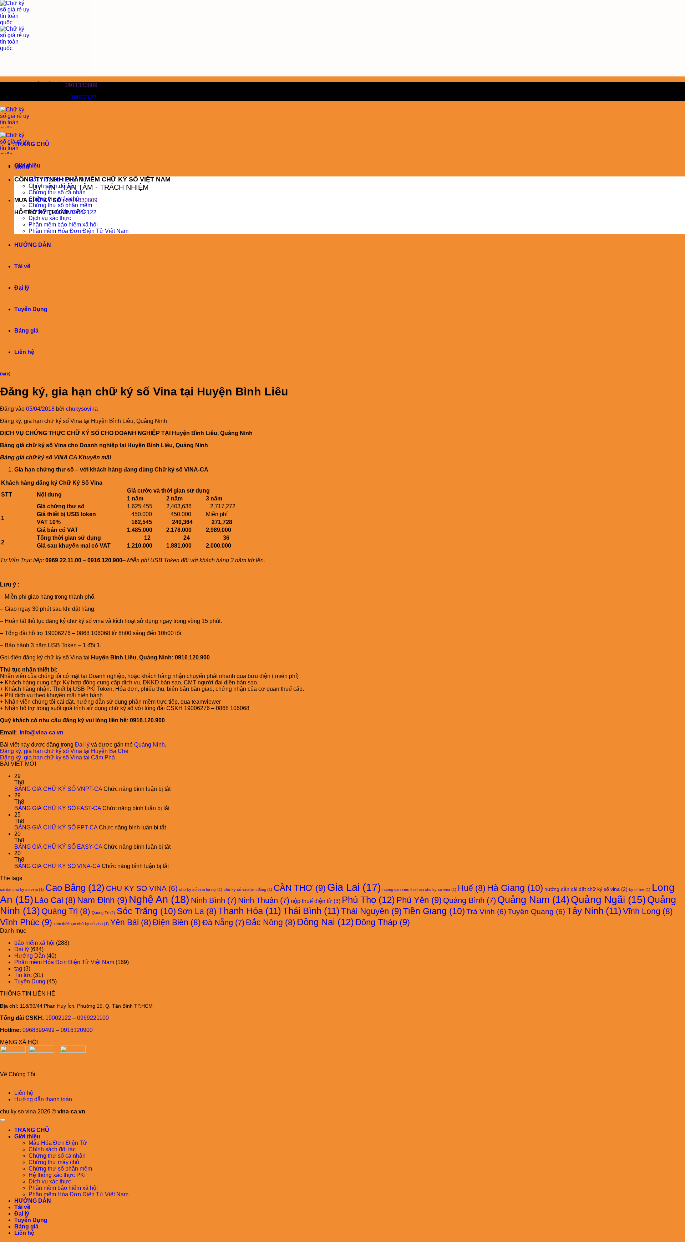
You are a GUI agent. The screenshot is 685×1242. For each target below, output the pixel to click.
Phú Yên (419, 900)
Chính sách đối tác (52, 186)
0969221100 (93, 1018)
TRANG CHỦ (31, 144)
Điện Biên (177, 922)
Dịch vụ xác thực (50, 218)
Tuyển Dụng (30, 309)
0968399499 (38, 1030)
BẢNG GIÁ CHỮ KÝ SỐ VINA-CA (57, 866)
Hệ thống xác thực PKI (57, 212)
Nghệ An (159, 899)
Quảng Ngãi (608, 899)
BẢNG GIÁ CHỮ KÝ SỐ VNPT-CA (58, 789)
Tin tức (23, 975)
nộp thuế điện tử (315, 901)
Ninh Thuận (263, 900)
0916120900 (77, 1030)
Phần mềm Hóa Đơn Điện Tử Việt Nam (78, 231)
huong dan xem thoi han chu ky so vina (419, 889)
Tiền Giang (434, 911)
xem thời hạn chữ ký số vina (81, 924)
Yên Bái (130, 922)
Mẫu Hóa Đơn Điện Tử (58, 179)
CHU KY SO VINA (142, 888)
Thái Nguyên (371, 911)
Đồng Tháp (382, 922)
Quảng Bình (469, 900)
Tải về (22, 266)
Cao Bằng (75, 887)
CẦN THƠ (300, 888)
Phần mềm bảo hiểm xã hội (63, 224)
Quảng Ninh (149, 745)
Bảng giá (26, 331)
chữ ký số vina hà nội (200, 889)
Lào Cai (55, 900)
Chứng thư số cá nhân (57, 192)
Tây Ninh (594, 911)
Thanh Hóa (249, 911)
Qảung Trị (103, 913)
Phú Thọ (368, 899)
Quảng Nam (533, 899)
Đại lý (21, 288)
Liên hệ (24, 352)
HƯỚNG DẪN (32, 245)
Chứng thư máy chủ (54, 199)
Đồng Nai (325, 922)
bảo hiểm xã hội (34, 943)
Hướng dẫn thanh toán (43, 1099)
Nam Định (102, 900)
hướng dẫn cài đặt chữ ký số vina (586, 889)
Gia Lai (354, 887)
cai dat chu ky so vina (22, 889)
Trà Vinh (486, 911)
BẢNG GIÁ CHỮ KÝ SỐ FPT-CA (55, 827)
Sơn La (197, 911)
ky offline (639, 889)
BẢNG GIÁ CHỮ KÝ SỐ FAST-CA (57, 808)
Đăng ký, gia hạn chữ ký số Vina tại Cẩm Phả (57, 757)
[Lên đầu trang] (3, 1120)
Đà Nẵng (223, 922)
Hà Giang (515, 888)
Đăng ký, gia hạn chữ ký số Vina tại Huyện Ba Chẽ (64, 751)
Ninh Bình (214, 900)
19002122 (83, 97)
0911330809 (81, 85)
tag (18, 969)
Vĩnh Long (648, 911)
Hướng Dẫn (29, 956)
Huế (472, 888)
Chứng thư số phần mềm (60, 205)
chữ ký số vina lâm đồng (248, 889)
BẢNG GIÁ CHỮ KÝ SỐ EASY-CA (58, 847)
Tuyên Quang (536, 911)
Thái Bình (311, 911)
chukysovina (82, 409)
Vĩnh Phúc (26, 922)
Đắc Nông (270, 922)
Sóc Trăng (146, 911)
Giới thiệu (27, 166)
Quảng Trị (65, 911)
